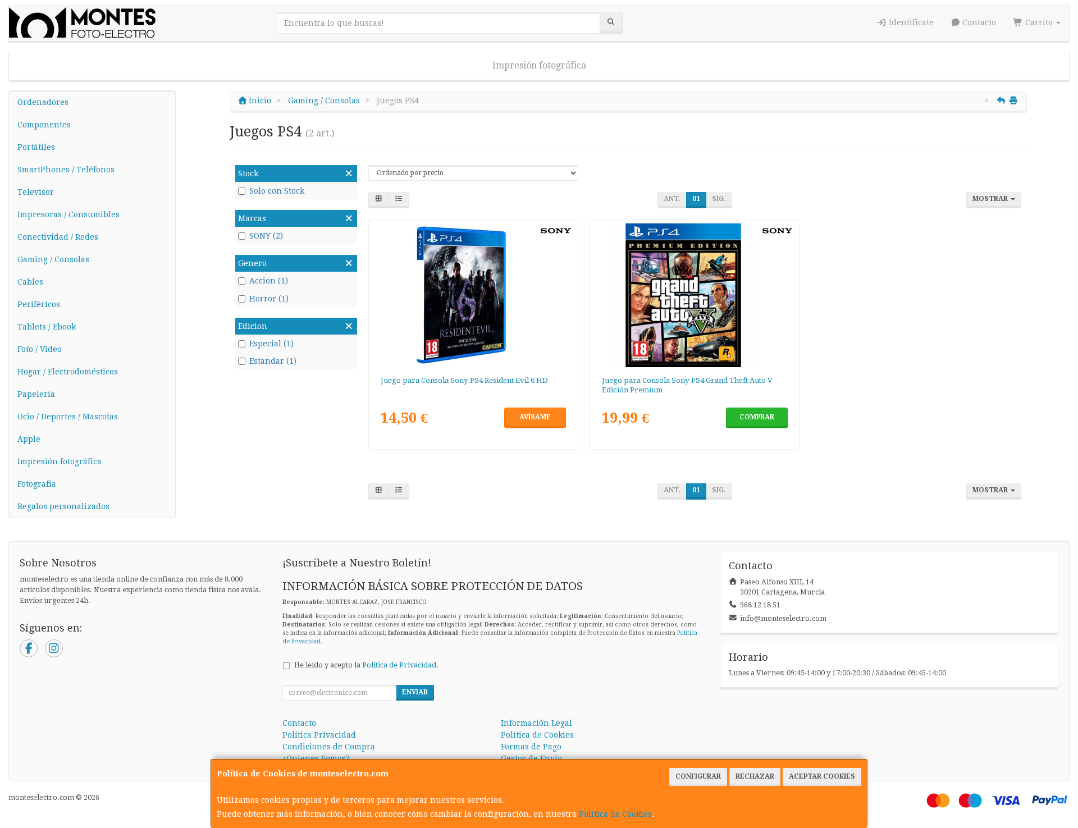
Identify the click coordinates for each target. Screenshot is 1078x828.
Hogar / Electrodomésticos (67, 371)
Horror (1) (269, 298)
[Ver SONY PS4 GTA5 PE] (695, 295)
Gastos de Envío (531, 758)
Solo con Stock (276, 190)
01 (696, 199)
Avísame (535, 417)
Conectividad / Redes (57, 236)
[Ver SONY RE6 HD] (473, 295)
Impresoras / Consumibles (68, 214)
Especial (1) (271, 343)
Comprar (756, 417)
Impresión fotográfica (539, 65)
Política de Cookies (615, 813)
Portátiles (36, 147)
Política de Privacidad (399, 665)
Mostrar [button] (991, 199)
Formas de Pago (531, 746)
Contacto (978, 22)
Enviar (415, 692)
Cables (30, 281)
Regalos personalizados (63, 506)
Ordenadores (42, 102)
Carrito (1039, 22)
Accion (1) (268, 280)
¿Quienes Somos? (316, 758)
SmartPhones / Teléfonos (66, 169)
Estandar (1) (272, 360)
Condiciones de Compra (328, 746)
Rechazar (755, 776)
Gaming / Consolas (53, 259)
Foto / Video (39, 349)
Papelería (36, 394)
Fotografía (36, 483)
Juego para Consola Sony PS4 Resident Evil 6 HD (464, 380)
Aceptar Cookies (822, 776)
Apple (28, 438)
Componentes (44, 124)
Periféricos (38, 304)
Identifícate (910, 22)
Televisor (35, 191)
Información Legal (536, 723)
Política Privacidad (319, 734)
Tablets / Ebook (46, 326)
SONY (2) (266, 235)
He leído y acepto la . (366, 665)
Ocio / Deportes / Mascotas (67, 416)
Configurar (698, 776)
